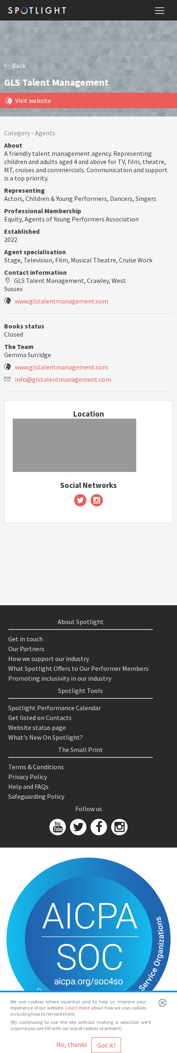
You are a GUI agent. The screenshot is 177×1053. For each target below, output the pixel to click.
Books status (24, 326)
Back (18, 66)
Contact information (35, 272)
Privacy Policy (27, 777)
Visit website (33, 100)
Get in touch (25, 639)
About (13, 145)
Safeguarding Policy (36, 796)
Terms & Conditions (36, 767)
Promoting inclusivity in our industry (59, 678)
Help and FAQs (28, 786)
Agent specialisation (35, 252)
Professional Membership (42, 211)
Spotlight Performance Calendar (54, 708)
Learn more (77, 1008)
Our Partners (26, 649)
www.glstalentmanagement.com (61, 301)
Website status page (37, 727)
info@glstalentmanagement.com (63, 379)
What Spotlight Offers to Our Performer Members (78, 668)
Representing (24, 190)
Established (22, 231)
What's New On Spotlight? (45, 737)
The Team (19, 346)
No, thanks (71, 1044)
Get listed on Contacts (40, 717)
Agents (45, 133)
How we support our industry (48, 658)
